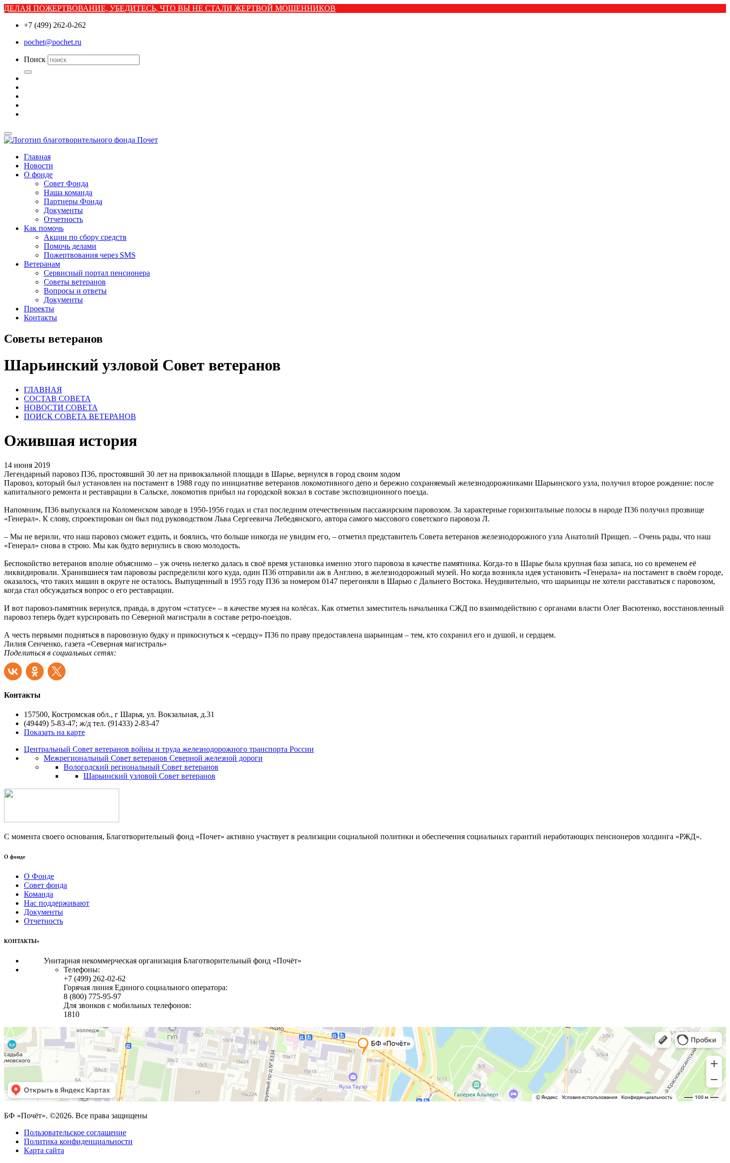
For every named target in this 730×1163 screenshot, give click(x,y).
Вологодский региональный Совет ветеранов (141, 767)
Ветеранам (42, 264)
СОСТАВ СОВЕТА (57, 398)
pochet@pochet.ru (52, 42)
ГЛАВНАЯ (43, 389)
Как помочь (44, 228)
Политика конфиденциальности (78, 1141)
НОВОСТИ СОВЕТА (61, 407)
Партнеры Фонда (73, 201)
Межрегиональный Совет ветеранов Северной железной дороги (153, 758)
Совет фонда (45, 885)
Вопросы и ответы (75, 291)
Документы (63, 210)
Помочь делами (70, 246)
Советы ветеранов (75, 282)
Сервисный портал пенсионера (97, 273)
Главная (37, 156)
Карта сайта (44, 1150)
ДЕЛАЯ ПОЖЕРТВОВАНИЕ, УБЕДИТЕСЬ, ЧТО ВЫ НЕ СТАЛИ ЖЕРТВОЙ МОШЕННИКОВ (170, 8)
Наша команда (68, 192)
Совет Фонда (66, 183)
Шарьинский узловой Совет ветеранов (149, 776)
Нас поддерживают (56, 903)
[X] (58, 668)
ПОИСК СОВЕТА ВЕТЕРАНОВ (80, 416)
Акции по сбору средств (85, 237)
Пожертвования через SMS (90, 255)
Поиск (35, 59)
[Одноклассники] (36, 668)
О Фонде (39, 876)
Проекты (39, 308)
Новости (38, 165)
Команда (38, 894)
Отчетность (63, 219)
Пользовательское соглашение (75, 1132)
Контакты (40, 317)
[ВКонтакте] (14, 668)
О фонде (38, 174)
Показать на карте (54, 732)
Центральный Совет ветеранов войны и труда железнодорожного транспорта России (169, 749)
